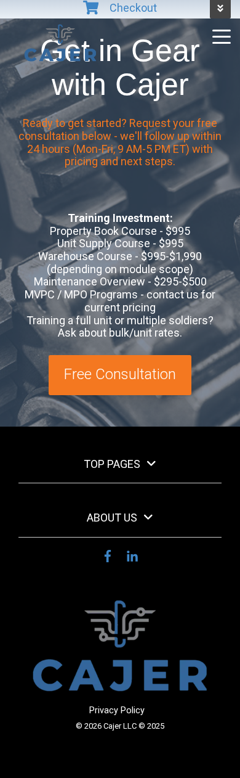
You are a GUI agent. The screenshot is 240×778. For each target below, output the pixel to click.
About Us (112, 517)
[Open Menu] (218, 37)
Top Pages (112, 463)
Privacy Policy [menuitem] (117, 710)
